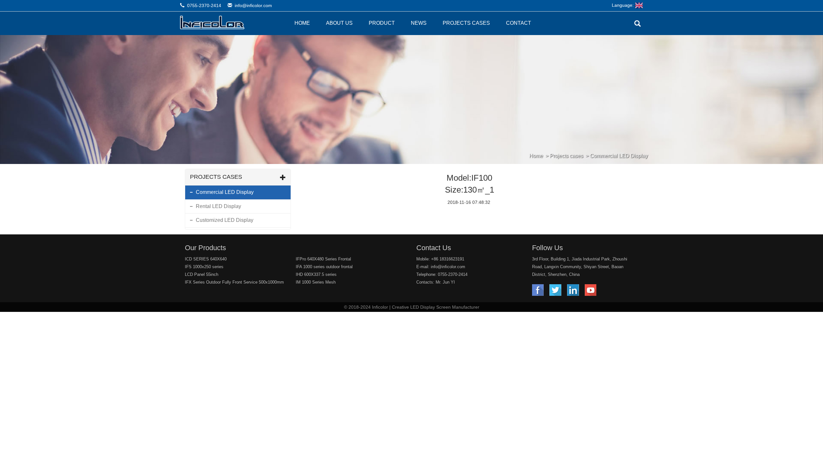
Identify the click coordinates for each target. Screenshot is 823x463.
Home (302, 23)
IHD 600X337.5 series (316, 274)
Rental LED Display (218, 206)
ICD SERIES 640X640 (206, 259)
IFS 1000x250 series (204, 266)
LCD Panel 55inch (201, 274)
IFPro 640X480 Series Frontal (323, 259)
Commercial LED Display (619, 156)
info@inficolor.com (253, 5)
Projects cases (466, 23)
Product (382, 23)
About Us (339, 23)
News (419, 23)
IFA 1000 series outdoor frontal (324, 266)
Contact (518, 23)
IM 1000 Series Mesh (316, 282)
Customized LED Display (224, 220)
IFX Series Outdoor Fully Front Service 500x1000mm (234, 282)
